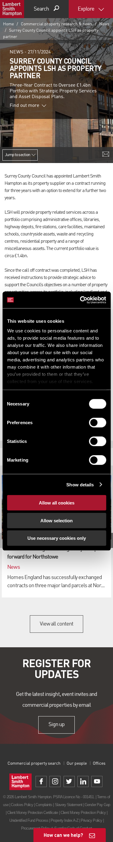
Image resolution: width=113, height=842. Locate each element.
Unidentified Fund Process (28, 820)
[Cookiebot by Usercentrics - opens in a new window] (80, 300)
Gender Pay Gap (97, 804)
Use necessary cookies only (56, 538)
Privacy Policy (91, 820)
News (104, 24)
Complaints (44, 804)
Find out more (24, 105)
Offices (99, 763)
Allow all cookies (56, 502)
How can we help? (63, 835)
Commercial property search (34, 763)
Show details (80, 484)
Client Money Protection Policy (83, 812)
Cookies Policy (22, 804)
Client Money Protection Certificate (32, 812)
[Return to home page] (12, 9)
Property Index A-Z (64, 820)
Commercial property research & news (56, 24)
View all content (56, 624)
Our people (77, 763)
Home (8, 24)
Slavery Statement (69, 804)
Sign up (56, 724)
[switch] (97, 422)
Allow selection (56, 520)
